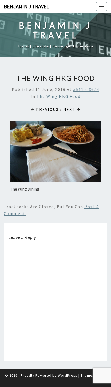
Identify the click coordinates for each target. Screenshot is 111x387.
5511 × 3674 (86, 89)
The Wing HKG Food (59, 96)
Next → (72, 109)
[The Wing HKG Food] (55, 152)
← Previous (44, 109)
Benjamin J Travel (26, 6)
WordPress (67, 375)
